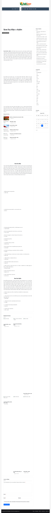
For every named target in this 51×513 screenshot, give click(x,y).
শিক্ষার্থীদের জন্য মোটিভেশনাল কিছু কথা (14, 129)
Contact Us (43, 511)
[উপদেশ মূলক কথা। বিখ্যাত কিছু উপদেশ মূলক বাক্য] (6, 134)
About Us (47, 511)
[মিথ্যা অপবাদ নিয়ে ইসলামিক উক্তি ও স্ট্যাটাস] (17, 320)
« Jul (36, 130)
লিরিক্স (37, 100)
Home (34, 511)
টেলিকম (37, 89)
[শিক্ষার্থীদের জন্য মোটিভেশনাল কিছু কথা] (6, 130)
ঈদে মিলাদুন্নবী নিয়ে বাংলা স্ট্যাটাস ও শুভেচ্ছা (41, 36)
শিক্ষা (37, 101)
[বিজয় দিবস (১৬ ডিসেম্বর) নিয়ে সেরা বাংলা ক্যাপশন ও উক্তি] (6, 118)
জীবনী (37, 86)
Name (5, 494)
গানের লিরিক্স (37, 83)
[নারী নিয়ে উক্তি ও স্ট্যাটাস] (6, 122)
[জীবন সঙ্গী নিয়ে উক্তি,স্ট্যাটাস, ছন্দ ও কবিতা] (17, 433)
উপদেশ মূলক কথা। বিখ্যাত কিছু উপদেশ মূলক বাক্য (15, 133)
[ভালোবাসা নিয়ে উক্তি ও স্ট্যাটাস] (6, 126)
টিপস (37, 87)
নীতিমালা (40, 511)
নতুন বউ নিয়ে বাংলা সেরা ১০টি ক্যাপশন (40, 56)
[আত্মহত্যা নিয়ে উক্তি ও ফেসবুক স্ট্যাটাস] (8, 320)
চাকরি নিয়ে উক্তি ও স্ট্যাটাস (26, 471)
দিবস (37, 92)
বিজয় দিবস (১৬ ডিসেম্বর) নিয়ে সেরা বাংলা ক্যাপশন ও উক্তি (16, 117)
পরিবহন (37, 95)
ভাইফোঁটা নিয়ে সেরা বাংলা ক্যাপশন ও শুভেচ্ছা (41, 38)
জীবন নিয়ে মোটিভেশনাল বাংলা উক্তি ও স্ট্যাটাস (41, 45)
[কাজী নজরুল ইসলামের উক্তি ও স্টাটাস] (6, 138)
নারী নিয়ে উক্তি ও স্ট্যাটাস (13, 121)
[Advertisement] (25, 18)
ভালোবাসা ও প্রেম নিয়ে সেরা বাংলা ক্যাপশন (41, 51)
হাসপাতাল (37, 104)
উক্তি (37, 77)
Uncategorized (38, 72)
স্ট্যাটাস (37, 103)
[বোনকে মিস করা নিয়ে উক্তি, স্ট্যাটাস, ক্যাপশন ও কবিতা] (8, 398)
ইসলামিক (37, 75)
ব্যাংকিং (37, 98)
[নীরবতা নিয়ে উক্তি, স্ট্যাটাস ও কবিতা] (27, 355)
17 (38, 123)
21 (45, 123)
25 (40, 125)
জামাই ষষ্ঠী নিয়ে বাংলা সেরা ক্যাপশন (40, 58)
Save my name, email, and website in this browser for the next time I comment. (16, 501)
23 (36, 125)
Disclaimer (36, 511)
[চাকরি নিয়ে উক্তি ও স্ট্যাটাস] (27, 433)
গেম (36, 84)
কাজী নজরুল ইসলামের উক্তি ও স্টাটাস (14, 137)
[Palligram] (25, 3)
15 (47, 121)
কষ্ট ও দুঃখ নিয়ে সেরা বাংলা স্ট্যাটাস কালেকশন (41, 52)
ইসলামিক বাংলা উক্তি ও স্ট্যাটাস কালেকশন (41, 49)
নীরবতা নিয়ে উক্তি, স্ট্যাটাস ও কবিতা (27, 393)
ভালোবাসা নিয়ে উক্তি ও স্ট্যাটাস (13, 125)
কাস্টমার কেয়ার (38, 81)
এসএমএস (37, 78)
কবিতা (37, 80)
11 (40, 121)
